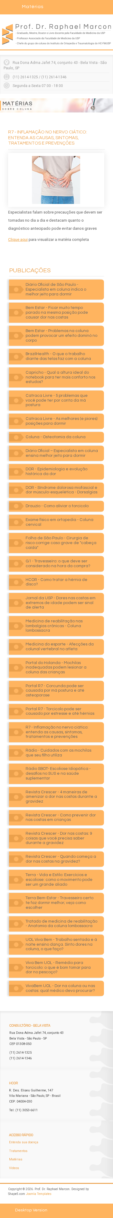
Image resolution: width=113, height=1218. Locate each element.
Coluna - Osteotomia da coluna (56, 437)
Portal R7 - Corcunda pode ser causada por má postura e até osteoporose (55, 690)
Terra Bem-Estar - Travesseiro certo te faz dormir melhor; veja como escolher (59, 902)
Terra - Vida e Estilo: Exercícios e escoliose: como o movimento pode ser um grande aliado (59, 879)
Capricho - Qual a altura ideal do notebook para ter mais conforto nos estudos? (60, 377)
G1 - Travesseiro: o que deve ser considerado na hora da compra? (58, 563)
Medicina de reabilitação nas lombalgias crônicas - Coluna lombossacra (54, 626)
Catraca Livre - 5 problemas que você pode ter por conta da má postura (57, 400)
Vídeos (14, 1168)
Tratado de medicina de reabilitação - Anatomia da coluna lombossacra (61, 923)
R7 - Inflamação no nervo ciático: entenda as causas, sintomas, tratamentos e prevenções (57, 732)
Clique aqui (18, 239)
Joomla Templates (39, 1194)
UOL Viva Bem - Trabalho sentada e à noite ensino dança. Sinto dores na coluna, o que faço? (61, 944)
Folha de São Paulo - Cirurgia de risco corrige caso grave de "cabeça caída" (61, 542)
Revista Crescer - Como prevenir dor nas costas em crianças (61, 817)
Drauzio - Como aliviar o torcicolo (57, 506)
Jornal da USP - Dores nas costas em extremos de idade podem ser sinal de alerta (61, 602)
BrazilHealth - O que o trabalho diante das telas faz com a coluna (58, 356)
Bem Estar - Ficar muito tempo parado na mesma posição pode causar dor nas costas (57, 312)
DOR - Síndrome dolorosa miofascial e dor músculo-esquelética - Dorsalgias (61, 490)
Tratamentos (18, 1151)
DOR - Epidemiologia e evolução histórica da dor (56, 471)
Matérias (15, 1159)
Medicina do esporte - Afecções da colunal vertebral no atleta (60, 646)
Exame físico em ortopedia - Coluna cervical (59, 522)
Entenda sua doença (23, 1142)
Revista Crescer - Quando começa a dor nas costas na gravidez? (61, 858)
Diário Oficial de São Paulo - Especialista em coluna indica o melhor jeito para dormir (56, 289)
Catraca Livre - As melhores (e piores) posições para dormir (61, 421)
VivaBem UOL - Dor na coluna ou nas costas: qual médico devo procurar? (60, 988)
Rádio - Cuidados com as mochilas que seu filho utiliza (58, 752)
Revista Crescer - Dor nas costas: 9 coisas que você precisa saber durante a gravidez (59, 838)
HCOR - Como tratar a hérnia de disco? (56, 582)
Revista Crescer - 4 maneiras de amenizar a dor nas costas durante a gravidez (61, 797)
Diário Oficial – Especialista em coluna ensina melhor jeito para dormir (62, 453)
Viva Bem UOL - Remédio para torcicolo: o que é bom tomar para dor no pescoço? (58, 967)
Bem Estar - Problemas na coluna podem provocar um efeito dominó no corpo (61, 335)
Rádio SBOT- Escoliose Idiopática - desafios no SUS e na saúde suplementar (58, 773)
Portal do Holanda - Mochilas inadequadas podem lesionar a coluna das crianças (56, 667)
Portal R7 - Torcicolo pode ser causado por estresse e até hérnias (60, 711)
